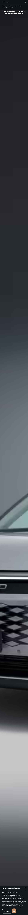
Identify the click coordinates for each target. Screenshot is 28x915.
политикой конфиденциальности (10, 893)
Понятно (6, 911)
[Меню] (25, 2)
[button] (25, 888)
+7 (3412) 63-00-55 (7, 8)
